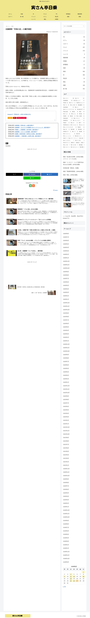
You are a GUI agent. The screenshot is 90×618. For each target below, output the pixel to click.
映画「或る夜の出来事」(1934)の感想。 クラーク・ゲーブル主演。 (74, 158)
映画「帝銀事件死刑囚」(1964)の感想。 (73, 171)
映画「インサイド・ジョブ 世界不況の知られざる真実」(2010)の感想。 (73, 163)
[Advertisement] (32, 159)
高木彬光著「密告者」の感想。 (71, 168)
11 (70, 576)
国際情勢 (8, 145)
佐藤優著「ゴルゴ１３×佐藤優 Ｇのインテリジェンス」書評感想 (32, 127)
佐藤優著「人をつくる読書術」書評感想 (25, 131)
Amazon (10, 117)
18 (70, 578)
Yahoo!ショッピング (22, 117)
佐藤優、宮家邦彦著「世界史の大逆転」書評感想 (28, 134)
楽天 (15, 117)
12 (74, 576)
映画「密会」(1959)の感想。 (70, 175)
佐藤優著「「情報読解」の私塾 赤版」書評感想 (27, 136)
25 (70, 581)
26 (74, 581)
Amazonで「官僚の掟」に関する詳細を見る (19, 114)
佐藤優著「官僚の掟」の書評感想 (23, 125)
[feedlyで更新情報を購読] (30, 185)
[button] (84, 26)
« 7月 (64, 586)
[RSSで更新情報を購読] (33, 185)
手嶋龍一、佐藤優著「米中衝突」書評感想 (26, 129)
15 (83, 576)
